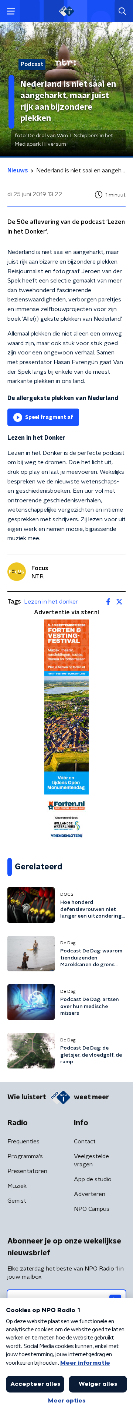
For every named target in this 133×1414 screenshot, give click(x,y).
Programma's (25, 1156)
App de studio (93, 1179)
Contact (85, 1141)
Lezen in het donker (51, 602)
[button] (11, 11)
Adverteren (89, 1194)
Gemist (16, 1201)
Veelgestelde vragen (91, 1160)
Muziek (17, 1186)
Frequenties (23, 1141)
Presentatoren (27, 1171)
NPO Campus (91, 1209)
